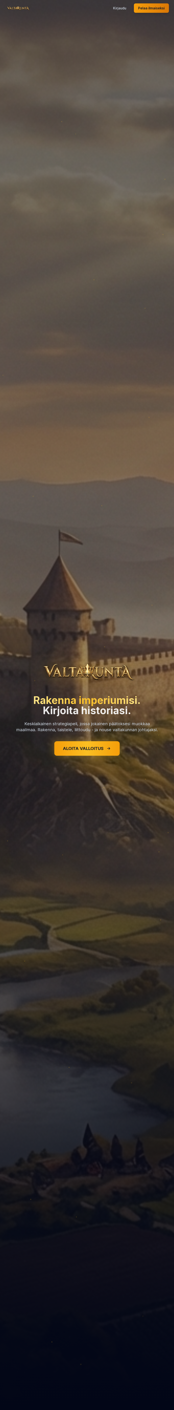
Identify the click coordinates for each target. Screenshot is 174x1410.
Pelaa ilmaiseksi (151, 8)
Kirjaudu (119, 8)
